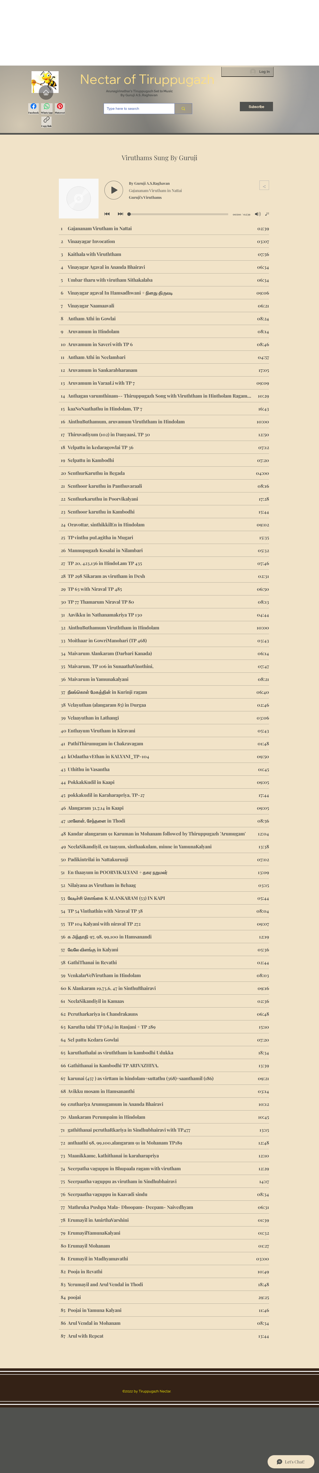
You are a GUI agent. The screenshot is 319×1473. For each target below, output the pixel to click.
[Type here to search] (183, 108)
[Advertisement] (140, 33)
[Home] (46, 92)
